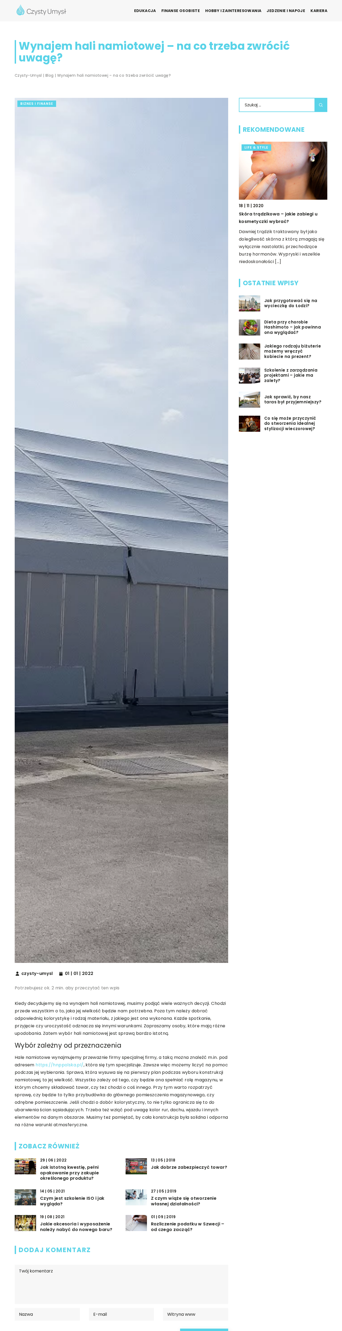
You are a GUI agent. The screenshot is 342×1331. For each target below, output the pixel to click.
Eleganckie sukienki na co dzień (274, 214)
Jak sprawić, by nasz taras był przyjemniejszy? (292, 399)
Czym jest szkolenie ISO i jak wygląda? (72, 1201)
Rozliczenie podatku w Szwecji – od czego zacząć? (187, 1227)
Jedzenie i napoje (286, 10)
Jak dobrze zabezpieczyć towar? (189, 1167)
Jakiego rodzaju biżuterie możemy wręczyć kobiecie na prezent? (292, 351)
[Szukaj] (320, 105)
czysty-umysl (37, 973)
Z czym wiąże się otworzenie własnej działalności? (184, 1201)
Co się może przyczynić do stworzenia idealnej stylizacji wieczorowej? (290, 423)
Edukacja (145, 10)
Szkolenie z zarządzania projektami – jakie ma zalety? (290, 375)
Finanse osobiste (180, 10)
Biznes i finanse (36, 103)
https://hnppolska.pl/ (59, 1065)
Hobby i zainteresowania (233, 10)
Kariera (318, 10)
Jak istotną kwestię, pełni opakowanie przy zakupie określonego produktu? (69, 1173)
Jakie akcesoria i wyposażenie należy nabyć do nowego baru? (76, 1227)
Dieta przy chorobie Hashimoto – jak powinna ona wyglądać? (292, 327)
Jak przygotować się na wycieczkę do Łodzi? (290, 303)
